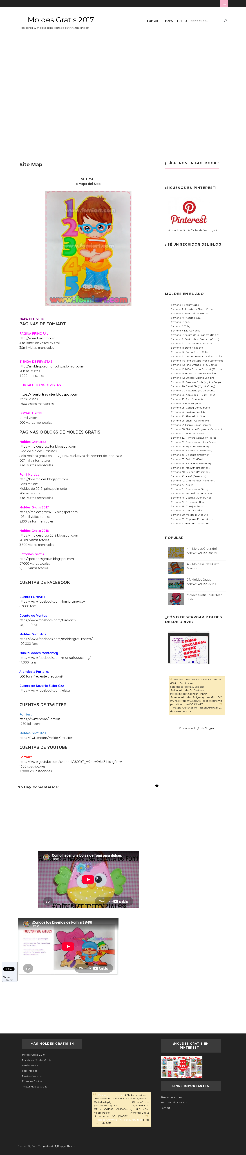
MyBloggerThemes (65, 1146)
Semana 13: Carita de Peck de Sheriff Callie (196, 356)
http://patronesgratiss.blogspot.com (46, 559)
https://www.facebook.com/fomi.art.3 (47, 620)
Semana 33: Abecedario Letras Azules (193, 442)
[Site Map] (20, 3)
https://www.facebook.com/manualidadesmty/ (55, 658)
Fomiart (153, 21)
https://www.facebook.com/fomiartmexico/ (52, 601)
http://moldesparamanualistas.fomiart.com (51, 366)
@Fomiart (143, 1098)
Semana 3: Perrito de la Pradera (190, 313)
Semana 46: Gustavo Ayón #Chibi (191, 497)
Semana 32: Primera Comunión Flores (193, 437)
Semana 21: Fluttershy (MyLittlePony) (193, 390)
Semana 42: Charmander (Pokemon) (193, 480)
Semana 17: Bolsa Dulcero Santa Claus (194, 373)
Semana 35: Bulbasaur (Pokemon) (191, 450)
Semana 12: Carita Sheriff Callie (189, 352)
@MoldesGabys (140, 1112)
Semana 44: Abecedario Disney (189, 489)
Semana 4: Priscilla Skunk (186, 317)
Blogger (209, 728)
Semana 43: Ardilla (182, 484)
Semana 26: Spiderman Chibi (188, 412)
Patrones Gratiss (32, 1081)
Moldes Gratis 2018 (33, 1054)
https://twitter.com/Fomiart (39, 719)
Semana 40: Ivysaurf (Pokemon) (190, 472)
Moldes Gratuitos (32, 1076)
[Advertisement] (123, 66)
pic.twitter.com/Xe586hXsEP (186, 704)
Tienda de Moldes (171, 1097)
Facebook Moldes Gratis (36, 1060)
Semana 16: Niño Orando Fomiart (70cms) (196, 369)
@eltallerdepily (102, 1102)
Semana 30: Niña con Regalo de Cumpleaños (198, 429)
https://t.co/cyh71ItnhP (193, 693)
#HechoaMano (102, 1098)
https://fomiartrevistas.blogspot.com (48, 394)
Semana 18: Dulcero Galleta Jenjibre (192, 377)
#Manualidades (140, 1095)
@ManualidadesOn (181, 690)
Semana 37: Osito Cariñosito (188, 459)
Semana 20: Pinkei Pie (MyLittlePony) (193, 386)
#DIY (127, 1095)
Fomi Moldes (29, 1070)
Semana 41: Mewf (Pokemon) (188, 476)
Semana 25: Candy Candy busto (190, 407)
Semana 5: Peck (180, 322)
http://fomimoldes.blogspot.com (43, 479)
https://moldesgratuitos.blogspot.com (47, 446)
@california (215, 700)
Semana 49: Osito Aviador (186, 510)
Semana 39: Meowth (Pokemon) (190, 467)
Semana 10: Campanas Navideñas (191, 343)
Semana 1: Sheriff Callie (185, 304)
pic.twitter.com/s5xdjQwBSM (111, 1116)
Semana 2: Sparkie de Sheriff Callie (192, 309)
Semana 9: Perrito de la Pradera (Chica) (195, 339)
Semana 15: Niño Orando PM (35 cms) (194, 364)
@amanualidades (180, 697)
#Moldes (131, 1098)
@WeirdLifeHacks (197, 700)
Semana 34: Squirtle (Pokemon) (190, 446)
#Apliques (118, 1098)
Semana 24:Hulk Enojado (186, 403)
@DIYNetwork (178, 700)
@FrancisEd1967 (103, 1109)
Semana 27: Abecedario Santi (188, 416)
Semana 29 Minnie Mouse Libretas (191, 425)
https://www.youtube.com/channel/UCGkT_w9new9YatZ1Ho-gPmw (70, 762)
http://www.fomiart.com (37, 338)
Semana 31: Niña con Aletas (187, 433)
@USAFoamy (124, 1109)
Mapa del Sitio (176, 21)
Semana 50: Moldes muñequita (189, 514)
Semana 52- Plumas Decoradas (190, 523)
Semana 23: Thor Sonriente (187, 399)
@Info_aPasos (140, 1102)
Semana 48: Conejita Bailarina (189, 506)
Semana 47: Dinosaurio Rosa (188, 502)
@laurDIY (216, 697)
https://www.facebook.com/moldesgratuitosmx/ (56, 639)
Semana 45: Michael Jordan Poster (192, 493)
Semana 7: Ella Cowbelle (185, 330)
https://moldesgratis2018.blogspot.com (48, 535)
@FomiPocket (102, 1112)
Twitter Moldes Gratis (34, 1086)
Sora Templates (41, 1146)
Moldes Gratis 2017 (61, 19)
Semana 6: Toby (180, 326)
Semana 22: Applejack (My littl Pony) (193, 394)
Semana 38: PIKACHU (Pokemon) (191, 463)
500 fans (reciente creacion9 (41, 676)
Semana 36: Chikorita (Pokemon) (191, 454)
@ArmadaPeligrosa (105, 1105)
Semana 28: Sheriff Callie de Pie (190, 420)
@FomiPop (142, 1109)
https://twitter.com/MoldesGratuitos (46, 738)
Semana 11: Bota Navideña (187, 347)
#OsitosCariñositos (181, 683)
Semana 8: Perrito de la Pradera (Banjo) (195, 335)
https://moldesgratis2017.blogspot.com (48, 512)
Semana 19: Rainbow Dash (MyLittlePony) (196, 382)
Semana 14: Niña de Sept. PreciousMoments (197, 360)
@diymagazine (201, 697)
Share (6, 977)
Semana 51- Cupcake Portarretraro (192, 519)
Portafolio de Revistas (174, 1102)
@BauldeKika (141, 1105)
